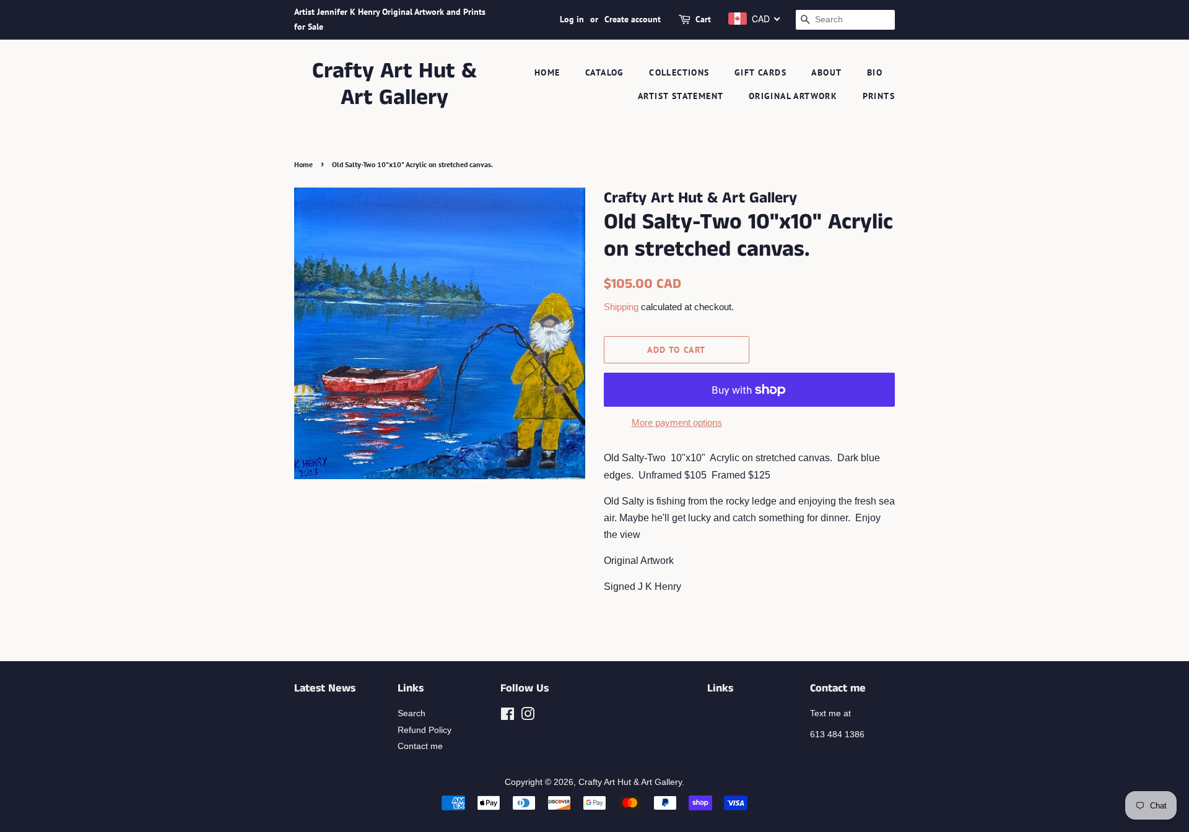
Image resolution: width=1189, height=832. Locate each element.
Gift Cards (760, 72)
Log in (572, 19)
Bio (874, 72)
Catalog (604, 72)
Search (411, 713)
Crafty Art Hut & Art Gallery (394, 84)
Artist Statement (680, 96)
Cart (703, 19)
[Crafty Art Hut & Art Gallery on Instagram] (527, 716)
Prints (879, 96)
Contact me (420, 746)
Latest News (324, 688)
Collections (679, 72)
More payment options (677, 422)
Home (547, 72)
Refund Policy (424, 730)
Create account (632, 19)
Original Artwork (793, 96)
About (826, 72)
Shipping (621, 306)
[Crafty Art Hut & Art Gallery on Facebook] (507, 716)
